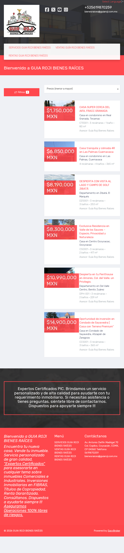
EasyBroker (114, 530)
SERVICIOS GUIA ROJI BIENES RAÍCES (30, 47)
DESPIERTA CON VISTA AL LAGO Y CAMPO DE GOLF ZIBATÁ (95, 185)
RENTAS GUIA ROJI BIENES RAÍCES (28, 55)
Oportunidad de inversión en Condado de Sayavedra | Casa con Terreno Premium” (96, 322)
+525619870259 (98, 7)
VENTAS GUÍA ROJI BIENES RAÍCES (75, 47)
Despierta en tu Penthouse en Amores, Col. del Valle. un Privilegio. (96, 278)
